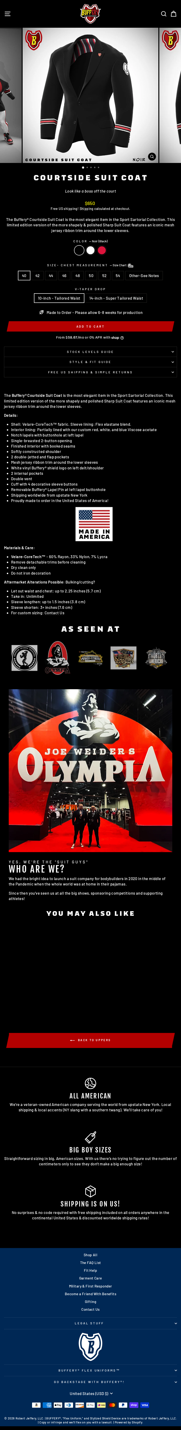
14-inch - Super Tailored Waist (116, 298)
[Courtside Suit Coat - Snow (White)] (37, 1005)
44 (51, 275)
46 (64, 275)
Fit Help (90, 1270)
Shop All (90, 1255)
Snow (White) (90, 250)
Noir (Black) (79, 250)
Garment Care (90, 1278)
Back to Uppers (94, 1040)
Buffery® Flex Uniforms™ (89, 1370)
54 (118, 275)
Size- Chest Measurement (87, 265)
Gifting (90, 1301)
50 (91, 275)
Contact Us (54, 612)
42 (37, 275)
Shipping (87, 209)
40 (24, 275)
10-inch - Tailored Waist (59, 298)
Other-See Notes (144, 275)
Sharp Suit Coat (118, 400)
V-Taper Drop (90, 289)
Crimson (102, 250)
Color (90, 241)
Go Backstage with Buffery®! (89, 1382)
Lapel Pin (56, 489)
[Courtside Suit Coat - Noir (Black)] (32, 1005)
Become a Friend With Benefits (90, 1294)
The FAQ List (90, 1262)
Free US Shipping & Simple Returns (90, 372)
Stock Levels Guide (90, 352)
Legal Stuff (89, 1323)
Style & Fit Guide (91, 362)
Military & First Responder (90, 1286)
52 (104, 275)
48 (77, 275)
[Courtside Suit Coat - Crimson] (43, 1005)
